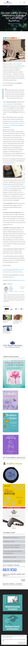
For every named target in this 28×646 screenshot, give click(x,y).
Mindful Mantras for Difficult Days (12, 561)
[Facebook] (3, 38)
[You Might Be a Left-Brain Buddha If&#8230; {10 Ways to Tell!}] (18, 317)
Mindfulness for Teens (9, 541)
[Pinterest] (13, 38)
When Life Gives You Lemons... (11, 537)
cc (24, 280)
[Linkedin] (5, 38)
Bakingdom (14, 280)
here (13, 277)
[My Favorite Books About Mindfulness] (7, 328)
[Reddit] (14, 38)
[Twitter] (7, 38)
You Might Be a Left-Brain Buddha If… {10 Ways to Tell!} (17, 322)
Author (4, 283)
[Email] (9, 38)
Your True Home (7, 186)
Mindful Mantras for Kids (9, 557)
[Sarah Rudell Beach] (6, 291)
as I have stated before (8, 104)
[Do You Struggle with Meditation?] (7, 317)
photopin (21, 280)
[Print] (11, 38)
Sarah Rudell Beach (15, 23)
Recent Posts (10, 283)
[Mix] (16, 38)
